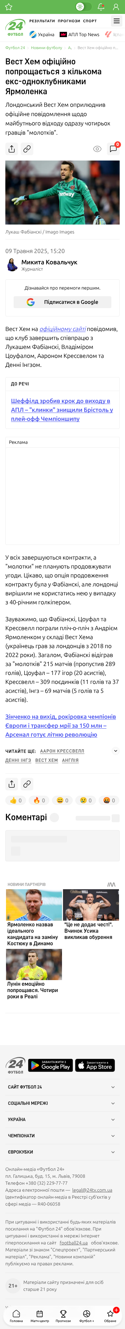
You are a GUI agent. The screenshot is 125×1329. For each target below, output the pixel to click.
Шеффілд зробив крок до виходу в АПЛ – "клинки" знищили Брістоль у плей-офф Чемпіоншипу (62, 409)
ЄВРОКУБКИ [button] (20, 1152)
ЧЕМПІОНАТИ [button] (21, 1136)
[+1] (9, 7)
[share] (11, 149)
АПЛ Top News (83, 34)
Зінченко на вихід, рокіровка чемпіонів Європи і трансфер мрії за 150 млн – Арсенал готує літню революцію (60, 725)
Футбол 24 (15, 48)
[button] (62, 839)
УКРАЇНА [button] (17, 1119)
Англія (70, 760)
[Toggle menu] (116, 21)
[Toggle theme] (83, 6)
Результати (42, 21)
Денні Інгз (18, 760)
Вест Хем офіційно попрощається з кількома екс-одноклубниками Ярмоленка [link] (99, 48)
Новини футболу (46, 48)
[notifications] (101, 7)
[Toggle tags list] (116, 751)
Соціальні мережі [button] (28, 1103)
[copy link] (27, 149)
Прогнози (69, 21)
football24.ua (74, 1242)
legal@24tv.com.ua (92, 1190)
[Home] (15, 34)
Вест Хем (46, 760)
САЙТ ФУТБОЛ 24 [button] (25, 1087)
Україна (46, 34)
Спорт (90, 21)
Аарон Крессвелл (62, 751)
